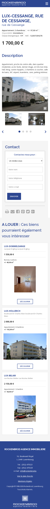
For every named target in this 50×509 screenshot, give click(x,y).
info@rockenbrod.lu (28, 471)
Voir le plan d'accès (25, 476)
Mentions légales (25, 481)
